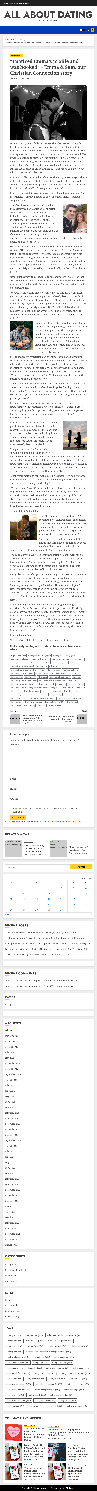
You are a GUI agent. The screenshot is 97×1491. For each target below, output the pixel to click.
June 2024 (10, 1090)
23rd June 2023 (27, 79)
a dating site (56, 659)
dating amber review (57, 673)
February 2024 (12, 1112)
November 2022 (12, 1195)
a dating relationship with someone (23, 659)
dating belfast (66, 677)
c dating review (41, 666)
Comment (15, 744)
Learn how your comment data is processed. (61, 821)
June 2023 (10, 1156)
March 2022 (10, 1217)
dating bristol (72, 680)
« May (7, 914)
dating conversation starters (38, 687)
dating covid (54, 687)
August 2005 (11, 1244)
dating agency (16, 673)
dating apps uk (30, 677)
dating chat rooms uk (46, 684)
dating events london (30, 698)
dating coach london (18, 687)
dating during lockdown (38, 695)
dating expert (77, 698)
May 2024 (9, 1096)
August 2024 (11, 1080)
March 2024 (10, 1107)
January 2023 (11, 1184)
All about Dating (48, 14)
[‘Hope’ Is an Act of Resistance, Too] (58, 848)
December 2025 (12, 1041)
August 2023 (11, 1145)
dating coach (61, 684)
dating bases (54, 677)
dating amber (28, 673)
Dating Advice (12, 1264)
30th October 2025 (33, 1480)
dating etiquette (69, 695)
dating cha (33, 684)
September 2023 (13, 1140)
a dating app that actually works (39, 655)
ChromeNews (57, 1488)
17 (73, 899)
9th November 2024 (34, 855)
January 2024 (11, 1118)
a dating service (44, 659)
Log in (8, 1300)
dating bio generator (18, 680)
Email (13, 788)
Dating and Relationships (17, 1270)
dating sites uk (16, 705)
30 (61, 909)
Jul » (90, 914)
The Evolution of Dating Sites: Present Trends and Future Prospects (37, 954)
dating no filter (28, 702)
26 (11, 909)
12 (11, 899)
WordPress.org (12, 1316)
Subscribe (92, 30)
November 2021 (12, 1239)
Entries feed (11, 1305)
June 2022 (10, 1206)
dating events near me (48, 698)
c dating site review (53, 670)
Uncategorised (16, 55)
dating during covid (71, 691)
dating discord (16, 691)
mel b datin (41, 705)
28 (36, 909)
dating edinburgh (55, 695)
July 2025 (9, 1052)
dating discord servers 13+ (52, 691)
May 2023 (9, 1162)
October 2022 (11, 1201)
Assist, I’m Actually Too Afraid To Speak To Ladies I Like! (35, 848)
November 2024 (12, 1063)
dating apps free (17, 677)
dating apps (72, 673)
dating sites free (71, 702)
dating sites (40, 702)
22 (49, 904)
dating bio (76, 677)
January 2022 (11, 1228)
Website (14, 798)
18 (86, 899)
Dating (8, 1004)
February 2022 (12, 1222)
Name (13, 778)
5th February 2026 (58, 1439)
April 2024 (10, 1101)
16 (61, 899)
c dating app (73, 663)
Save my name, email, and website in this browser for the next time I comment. (46, 810)
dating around (42, 677)
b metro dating (30, 663)
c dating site (53, 666)
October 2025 (11, 1046)
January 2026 (11, 1035)
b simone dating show (59, 663)
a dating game (69, 655)
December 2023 (12, 1123)
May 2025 (9, 1057)
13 (24, 899)
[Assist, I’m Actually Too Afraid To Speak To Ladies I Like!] (13, 848)
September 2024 (13, 1074)
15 (49, 899)
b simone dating (43, 663)
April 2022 (10, 1211)
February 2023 (12, 1178)
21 (36, 904)
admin (14, 79)
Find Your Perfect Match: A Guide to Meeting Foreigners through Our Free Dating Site (46, 949)
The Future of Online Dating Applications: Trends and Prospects (75, 1474)
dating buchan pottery (19, 684)
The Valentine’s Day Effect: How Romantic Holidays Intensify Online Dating (41, 932)
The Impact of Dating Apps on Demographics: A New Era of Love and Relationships (45, 938)
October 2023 (11, 1135)
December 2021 (12, 1233)
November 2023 (12, 1129)
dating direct (80, 687)
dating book (32, 680)
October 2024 (11, 1068)
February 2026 (12, 1030)
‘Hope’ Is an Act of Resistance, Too (78, 848)
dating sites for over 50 (54, 702)
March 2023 (10, 1173)
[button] (4, 30)
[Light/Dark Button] (82, 30)
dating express (16, 702)
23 (61, 904)
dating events (15, 698)
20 (24, 904)
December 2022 (12, 1189)
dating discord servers (32, 691)
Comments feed (12, 1311)
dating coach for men (76, 684)
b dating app (79, 659)
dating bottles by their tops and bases (52, 680)
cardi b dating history (70, 670)
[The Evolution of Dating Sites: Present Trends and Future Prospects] (13, 1471)
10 (73, 893)
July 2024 (9, 1085)
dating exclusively (64, 698)
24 (73, 904)
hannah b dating (29, 705)
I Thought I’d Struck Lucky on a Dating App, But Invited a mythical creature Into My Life (47, 943)
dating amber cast (41, 673)
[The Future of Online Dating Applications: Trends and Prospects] (57, 1471)
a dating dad (57, 655)
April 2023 (10, 1167)
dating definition (67, 687)
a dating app (21, 655)
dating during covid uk (19, 695)
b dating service (16, 663)
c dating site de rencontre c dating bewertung (27, 670)
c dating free (15, 666)
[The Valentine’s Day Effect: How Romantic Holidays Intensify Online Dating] (13, 1432)
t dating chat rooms (54, 705)
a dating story (68, 659)
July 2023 (9, 1151)
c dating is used (28, 666)
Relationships (11, 1275)
